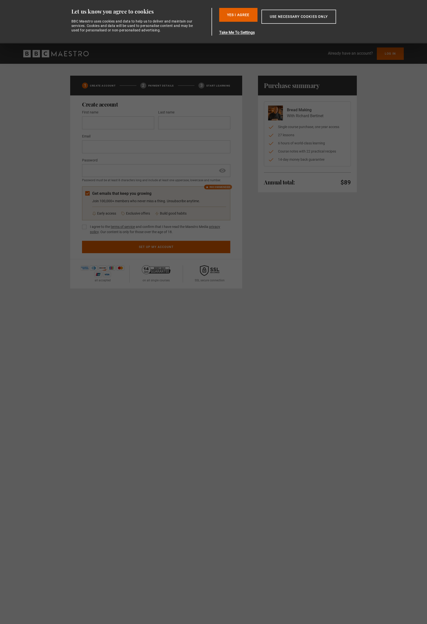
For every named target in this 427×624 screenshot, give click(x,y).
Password (90, 160)
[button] (222, 170)
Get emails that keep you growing (121, 193)
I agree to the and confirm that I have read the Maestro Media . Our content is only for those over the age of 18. (155, 229)
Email (86, 136)
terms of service (123, 227)
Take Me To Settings (237, 32)
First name (90, 112)
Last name (166, 112)
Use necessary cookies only (299, 17)
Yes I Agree (238, 15)
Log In (390, 53)
